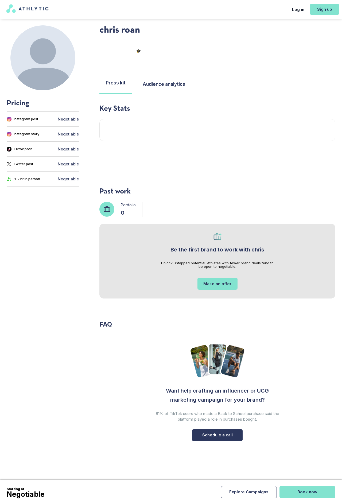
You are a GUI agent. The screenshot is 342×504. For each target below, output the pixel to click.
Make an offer (217, 283)
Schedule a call (217, 434)
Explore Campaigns (249, 491)
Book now (307, 491)
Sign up (324, 9)
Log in (298, 9)
